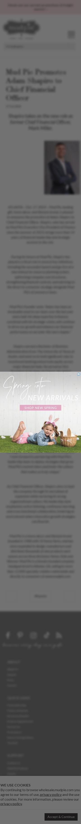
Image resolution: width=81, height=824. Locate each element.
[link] (40, 412)
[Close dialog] (78, 374)
